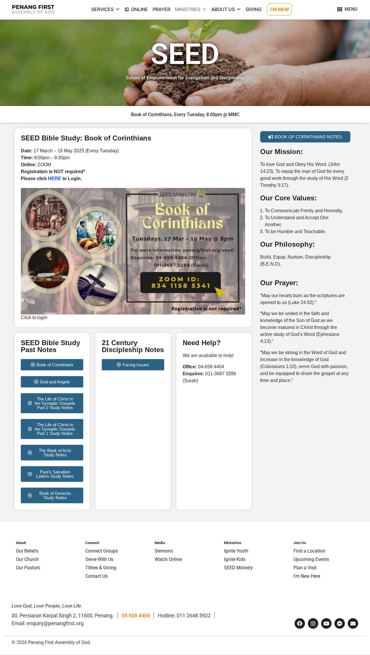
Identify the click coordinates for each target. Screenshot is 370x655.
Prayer (161, 9)
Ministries (187, 9)
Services (102, 9)
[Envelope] (353, 623)
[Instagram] (313, 623)
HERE (54, 178)
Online (139, 9)
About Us (223, 9)
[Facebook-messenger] (339, 623)
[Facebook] (300, 623)
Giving (254, 9)
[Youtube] (326, 623)
